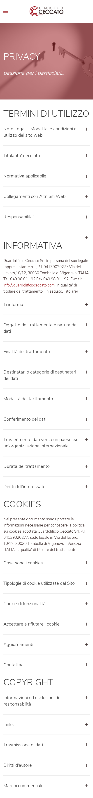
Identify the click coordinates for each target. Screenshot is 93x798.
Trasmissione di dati (23, 745)
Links (8, 724)
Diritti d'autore (17, 765)
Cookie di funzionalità (24, 604)
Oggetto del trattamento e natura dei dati (40, 328)
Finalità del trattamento (26, 352)
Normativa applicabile (24, 176)
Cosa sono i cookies (23, 563)
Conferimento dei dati (24, 419)
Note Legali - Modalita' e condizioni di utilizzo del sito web (40, 132)
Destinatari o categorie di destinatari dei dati (39, 375)
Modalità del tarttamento (28, 399)
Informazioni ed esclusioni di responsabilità (31, 701)
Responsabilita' (18, 217)
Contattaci (13, 665)
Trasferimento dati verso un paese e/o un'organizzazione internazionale (41, 443)
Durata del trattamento (26, 466)
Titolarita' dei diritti (21, 156)
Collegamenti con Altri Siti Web (34, 196)
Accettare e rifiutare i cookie (31, 624)
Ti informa (13, 304)
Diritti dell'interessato (24, 487)
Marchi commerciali (22, 786)
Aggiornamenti (18, 644)
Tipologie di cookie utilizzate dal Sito (39, 583)
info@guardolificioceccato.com (29, 285)
